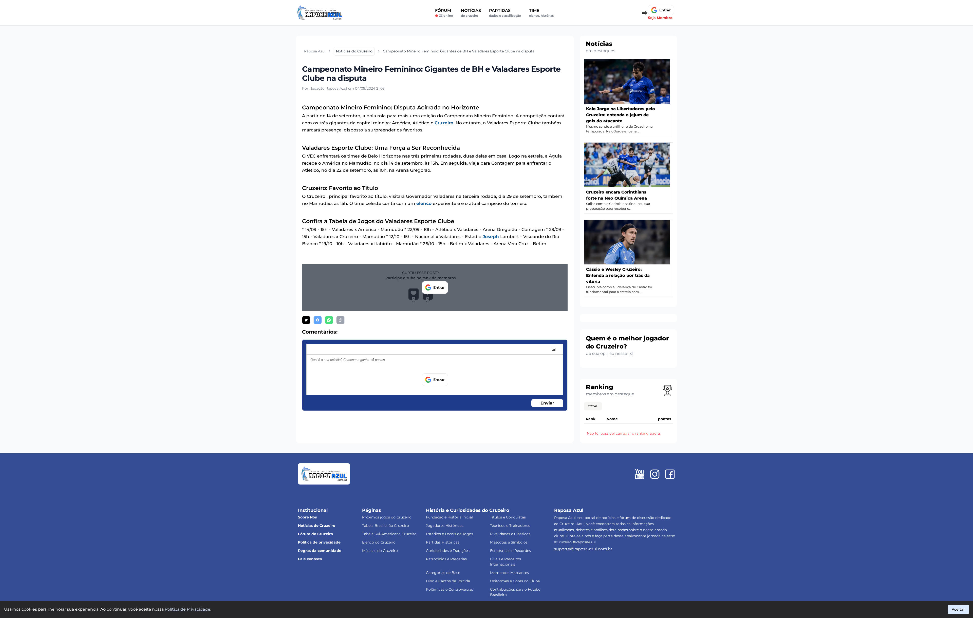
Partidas (505, 12)
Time (541, 12)
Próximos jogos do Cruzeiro (386, 517)
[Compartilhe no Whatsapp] (329, 320)
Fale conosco (310, 559)
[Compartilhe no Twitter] (306, 320)
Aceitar (958, 609)
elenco (424, 203)
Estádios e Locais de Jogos (449, 534)
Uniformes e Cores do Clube (515, 581)
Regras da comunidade (319, 550)
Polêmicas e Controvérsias (449, 589)
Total (593, 406)
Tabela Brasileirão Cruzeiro (385, 525)
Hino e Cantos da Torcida (448, 581)
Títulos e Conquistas (508, 517)
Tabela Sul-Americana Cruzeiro (389, 534)
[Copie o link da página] (340, 320)
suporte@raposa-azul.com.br (583, 549)
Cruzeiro (444, 122)
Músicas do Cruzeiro (380, 550)
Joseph (491, 236)
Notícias (471, 12)
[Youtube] (639, 474)
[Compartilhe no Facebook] (317, 320)
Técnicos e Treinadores (510, 525)
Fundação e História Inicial (449, 517)
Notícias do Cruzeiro (316, 525)
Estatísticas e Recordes (510, 550)
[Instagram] (655, 474)
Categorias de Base (443, 572)
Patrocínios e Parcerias (446, 559)
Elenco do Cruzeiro (379, 542)
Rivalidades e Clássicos (510, 534)
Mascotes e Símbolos (509, 542)
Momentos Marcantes (509, 572)
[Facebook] (670, 474)
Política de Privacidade (187, 609)
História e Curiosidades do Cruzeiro (467, 510)
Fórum (444, 12)
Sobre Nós (307, 517)
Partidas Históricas (442, 542)
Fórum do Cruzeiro (315, 534)
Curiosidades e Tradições (448, 550)
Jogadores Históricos (444, 525)
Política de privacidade (319, 542)
